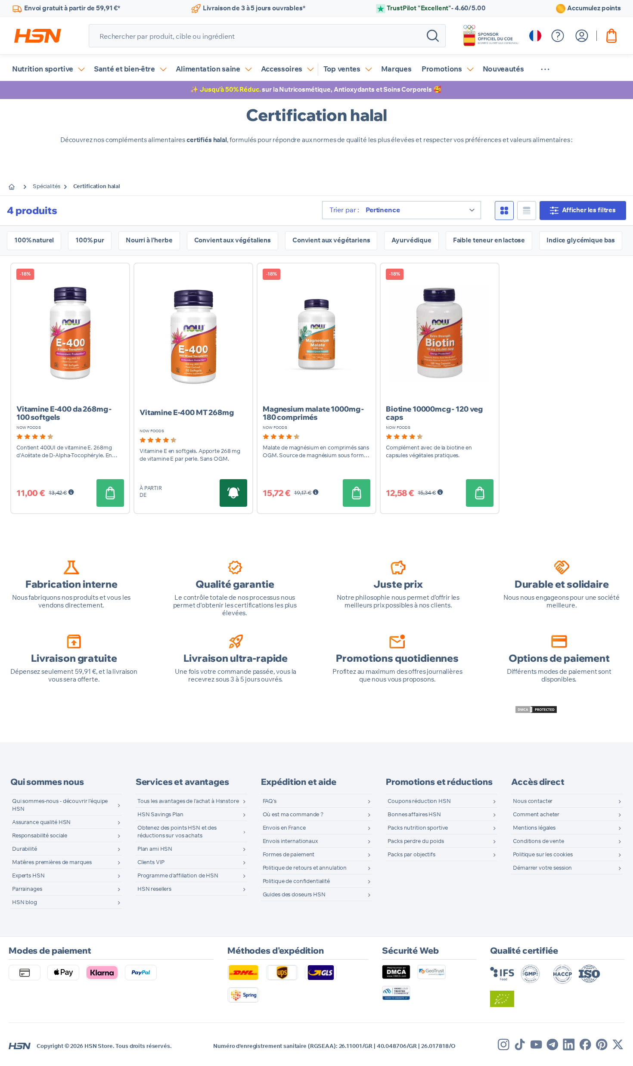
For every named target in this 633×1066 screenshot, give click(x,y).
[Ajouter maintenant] (110, 493)
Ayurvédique (411, 240)
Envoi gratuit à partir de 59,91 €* (72, 8)
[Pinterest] (601, 1044)
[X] (617, 1044)
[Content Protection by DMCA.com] (536, 709)
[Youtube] (536, 1044)
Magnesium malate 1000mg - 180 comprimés (313, 412)
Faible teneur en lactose (489, 240)
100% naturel (34, 240)
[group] (34, 436)
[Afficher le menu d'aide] (557, 35)
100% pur (89, 240)
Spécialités (46, 186)
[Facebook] (585, 1044)
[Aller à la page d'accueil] (18, 187)
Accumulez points (594, 8)
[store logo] (37, 36)
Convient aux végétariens (331, 240)
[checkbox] (504, 210)
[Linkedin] (568, 1044)
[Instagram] (503, 1044)
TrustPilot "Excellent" (436, 8)
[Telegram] (552, 1044)
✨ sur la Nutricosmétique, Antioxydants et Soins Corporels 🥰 (315, 90)
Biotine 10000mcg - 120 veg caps (434, 412)
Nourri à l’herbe (149, 240)
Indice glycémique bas (580, 240)
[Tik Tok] (519, 1044)
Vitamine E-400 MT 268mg (187, 412)
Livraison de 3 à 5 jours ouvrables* (254, 8)
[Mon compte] (582, 35)
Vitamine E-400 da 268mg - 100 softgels (64, 412)
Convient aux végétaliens (232, 240)
